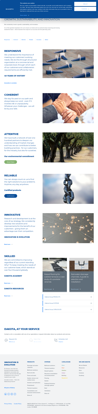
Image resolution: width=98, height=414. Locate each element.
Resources (82, 368)
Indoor (63, 373)
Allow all (85, 4)
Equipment (65, 378)
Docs (80, 370)
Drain (63, 365)
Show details (23, 15)
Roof (63, 368)
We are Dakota (83, 365)
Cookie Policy (18, 404)
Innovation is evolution (10, 83)
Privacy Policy (8, 404)
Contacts (81, 373)
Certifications (10, 196)
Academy (81, 375)
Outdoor (64, 370)
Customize (84, 8)
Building (64, 375)
